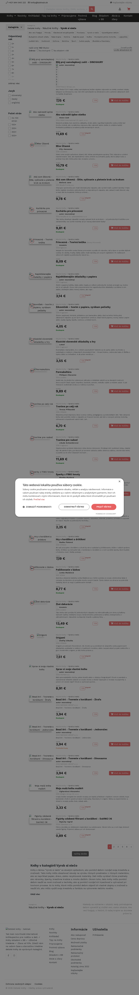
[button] (37, 506)
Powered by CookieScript (106, 514)
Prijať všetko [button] (104, 506)
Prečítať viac (39, 499)
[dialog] (69, 497)
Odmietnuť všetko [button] (74, 506)
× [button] (119, 481)
